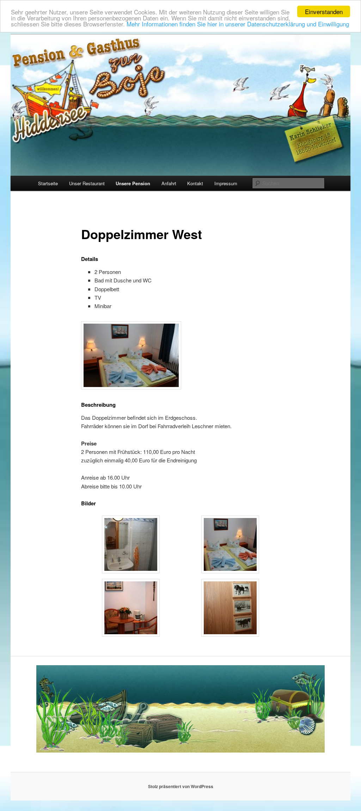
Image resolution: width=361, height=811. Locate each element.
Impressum (225, 183)
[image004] (230, 634)
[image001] (131, 571)
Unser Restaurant (87, 183)
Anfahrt (168, 183)
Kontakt (195, 183)
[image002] (230, 571)
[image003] (131, 634)
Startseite (48, 183)
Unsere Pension (133, 183)
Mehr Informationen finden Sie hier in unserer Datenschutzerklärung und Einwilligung (238, 23)
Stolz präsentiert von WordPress (180, 786)
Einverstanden (324, 11)
